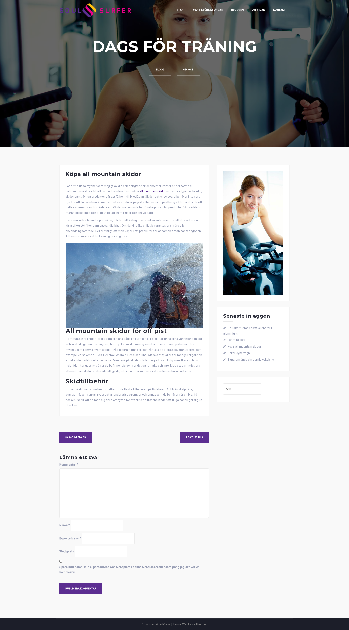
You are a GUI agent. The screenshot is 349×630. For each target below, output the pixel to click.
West (185, 624)
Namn (64, 525)
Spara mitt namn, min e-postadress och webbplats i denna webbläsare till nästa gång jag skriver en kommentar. (129, 569)
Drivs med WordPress (156, 624)
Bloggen (237, 9)
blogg (160, 69)
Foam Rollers (194, 436)
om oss (188, 69)
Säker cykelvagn (75, 436)
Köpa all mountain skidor (244, 346)
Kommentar (68, 464)
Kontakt (279, 9)
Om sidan (258, 9)
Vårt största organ (208, 9)
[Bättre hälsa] (96, 10)
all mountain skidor (153, 191)
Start (181, 9)
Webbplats (66, 551)
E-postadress (70, 538)
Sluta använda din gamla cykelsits (251, 359)
